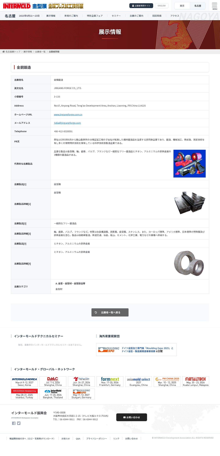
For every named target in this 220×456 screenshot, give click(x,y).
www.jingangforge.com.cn (68, 114)
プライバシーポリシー (96, 438)
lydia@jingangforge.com (67, 122)
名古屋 (197, 5)
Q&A (78, 438)
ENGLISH (162, 5)
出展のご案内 (136, 15)
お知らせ (66, 438)
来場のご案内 (71, 15)
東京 (182, 5)
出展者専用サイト (142, 5)
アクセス (174, 15)
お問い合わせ (133, 417)
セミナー (116, 15)
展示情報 (50, 15)
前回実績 (156, 15)
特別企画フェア (95, 15)
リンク (116, 438)
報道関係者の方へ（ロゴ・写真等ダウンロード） (33, 438)
